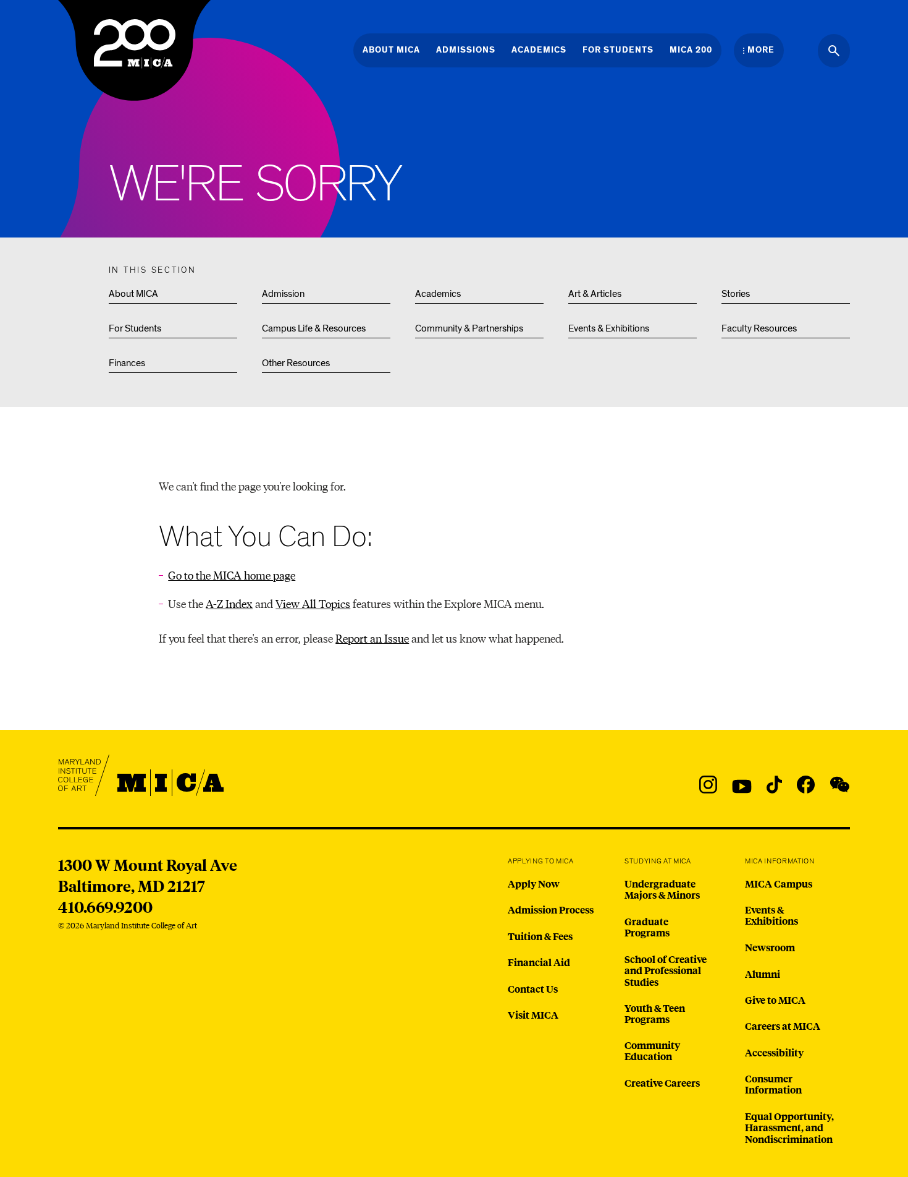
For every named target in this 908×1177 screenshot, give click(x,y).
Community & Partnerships (469, 328)
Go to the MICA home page (231, 575)
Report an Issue (372, 638)
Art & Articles (594, 294)
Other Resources (296, 363)
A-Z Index (229, 603)
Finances (127, 363)
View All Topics (312, 603)
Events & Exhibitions (608, 328)
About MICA (133, 294)
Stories (735, 294)
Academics (438, 294)
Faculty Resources (759, 328)
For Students (135, 328)
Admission (283, 294)
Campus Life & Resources (314, 328)
